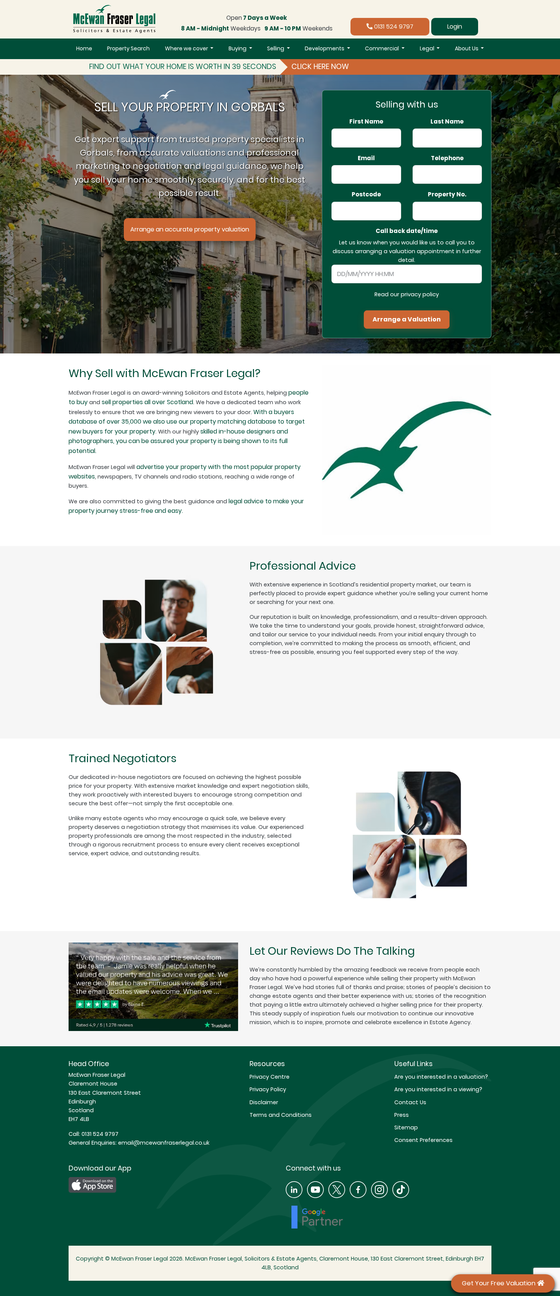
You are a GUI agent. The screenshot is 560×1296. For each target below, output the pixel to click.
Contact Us (410, 1102)
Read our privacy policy (406, 294)
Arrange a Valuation (407, 319)
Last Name (447, 121)
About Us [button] (467, 48)
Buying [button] (238, 48)
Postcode (366, 194)
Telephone (447, 158)
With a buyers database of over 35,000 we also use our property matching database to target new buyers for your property (187, 422)
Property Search (128, 48)
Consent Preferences (423, 1140)
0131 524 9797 (393, 26)
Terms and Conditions (281, 1115)
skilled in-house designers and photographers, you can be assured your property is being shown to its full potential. (178, 441)
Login (454, 26)
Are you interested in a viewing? (438, 1089)
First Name (366, 121)
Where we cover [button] (187, 48)
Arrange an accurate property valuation (189, 229)
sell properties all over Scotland (147, 402)
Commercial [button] (382, 48)
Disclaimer (264, 1102)
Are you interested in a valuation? (441, 1077)
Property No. (447, 194)
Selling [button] (276, 48)
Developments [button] (325, 48)
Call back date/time (407, 231)
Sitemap (406, 1127)
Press (401, 1115)
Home (84, 48)
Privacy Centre (270, 1077)
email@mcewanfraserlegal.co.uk (163, 1143)
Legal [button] (427, 48)
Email (366, 158)
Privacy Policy (268, 1089)
